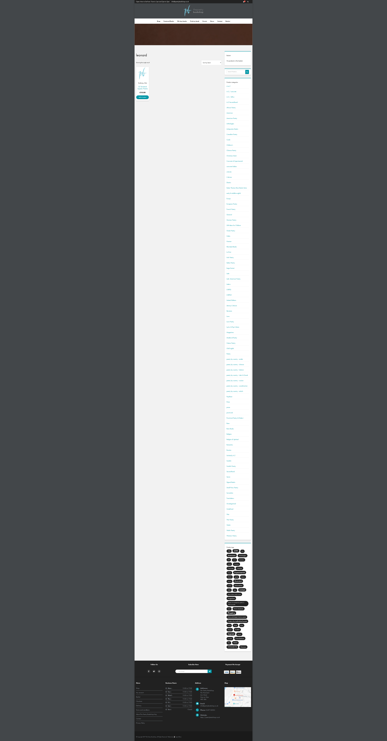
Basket (228, 21)
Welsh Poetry (231, 530)
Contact (219, 21)
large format (230, 268)
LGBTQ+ (229, 295)
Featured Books (169, 21)
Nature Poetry (231, 343)
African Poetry (231, 108)
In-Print (229, 252)
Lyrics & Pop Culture (233, 327)
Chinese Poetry (231, 150)
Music (229, 609)
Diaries (229, 182)
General (229, 215)
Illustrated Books (232, 247)
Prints (228, 402)
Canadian (236, 564)
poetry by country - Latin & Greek (237, 375)
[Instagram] (159, 671)
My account (140, 693)
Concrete (231, 568)
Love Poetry (230, 322)
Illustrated (238, 581)
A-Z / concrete (231, 91)
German (243, 577)
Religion (229, 434)
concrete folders (232, 166)
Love (228, 316)
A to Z (228, 86)
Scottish (229, 461)
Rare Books (230, 429)
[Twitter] (154, 671)
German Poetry (231, 220)
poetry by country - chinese (235, 364)
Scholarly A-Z (231, 455)
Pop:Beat (229, 397)
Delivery (138, 706)
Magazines (230, 332)
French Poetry (231, 209)
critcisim (229, 172)
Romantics (230, 445)
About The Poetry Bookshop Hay (146, 714)
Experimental (239, 572)
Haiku (228, 236)
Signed (231, 633)
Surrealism (230, 493)
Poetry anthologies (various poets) (237, 617)
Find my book (194, 21)
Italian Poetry (231, 263)
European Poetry (232, 204)
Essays (229, 199)
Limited (242, 590)
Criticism (229, 177)
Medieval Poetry (232, 338)
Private (229, 625)
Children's (230, 145)
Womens (243, 647)
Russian (229, 450)
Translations (230, 498)
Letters (229, 284)
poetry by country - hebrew (235, 370)
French (229, 577)
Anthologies (230, 124)
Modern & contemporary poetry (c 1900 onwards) (236, 603)
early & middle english (234, 193)
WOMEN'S (232, 647)
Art (229, 560)
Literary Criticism (232, 306)
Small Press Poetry (232, 488)
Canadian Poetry (232, 134)
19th (229, 551)
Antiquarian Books (232, 129)
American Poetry (232, 118)
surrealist (230, 638)
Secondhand (231, 471)
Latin (228, 273)
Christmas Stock (232, 156)
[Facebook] (148, 671)
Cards (228, 140)
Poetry (228, 354)
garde (236, 577)
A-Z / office (230, 97)
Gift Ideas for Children (234, 225)
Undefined (230, 509)
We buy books (182, 21)
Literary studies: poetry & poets (234, 594)
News (212, 21)
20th (236, 550)
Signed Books (231, 482)
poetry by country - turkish (235, 391)
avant (229, 564)
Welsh (229, 525)
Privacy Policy (140, 723)
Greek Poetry (231, 231)
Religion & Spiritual (233, 439)
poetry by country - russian (235, 380)
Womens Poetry (232, 536)
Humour (229, 241)
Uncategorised (231, 504)
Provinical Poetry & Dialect (235, 418)
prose (228, 407)
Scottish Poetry (231, 466)
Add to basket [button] (142, 97)
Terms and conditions (143, 710)
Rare (228, 423)
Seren (228, 477)
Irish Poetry (230, 257)
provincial (230, 413)
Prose (235, 625)
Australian (241, 560)
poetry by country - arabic (235, 359)
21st (242, 551)
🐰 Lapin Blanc (178, 737)
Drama (229, 573)
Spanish (239, 634)
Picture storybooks (238, 609)
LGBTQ (229, 290)
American (230, 113)
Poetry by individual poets (237, 621)
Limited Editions (231, 300)
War (228, 514)
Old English (230, 348)
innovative (238, 585)
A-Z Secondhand (232, 102)
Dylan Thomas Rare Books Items (237, 188)
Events (205, 21)
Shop (158, 21)
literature (229, 311)
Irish (229, 590)
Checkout (139, 701)
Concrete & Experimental (235, 161)
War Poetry (230, 520)
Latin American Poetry (233, 279)
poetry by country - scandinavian (237, 386)
